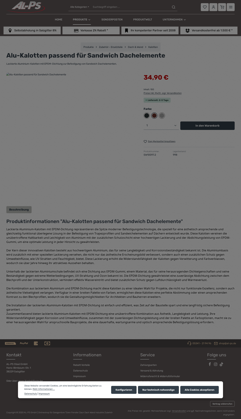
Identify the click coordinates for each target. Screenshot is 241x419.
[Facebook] (210, 365)
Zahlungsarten (148, 365)
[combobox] (130, 7)
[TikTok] (221, 365)
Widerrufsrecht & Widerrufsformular (160, 376)
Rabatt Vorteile (81, 365)
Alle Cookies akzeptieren (199, 389)
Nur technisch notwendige (158, 389)
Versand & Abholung (151, 370)
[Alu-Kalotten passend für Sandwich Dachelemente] (71, 137)
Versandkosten (179, 411)
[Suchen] (173, 7)
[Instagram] (216, 365)
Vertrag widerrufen (222, 404)
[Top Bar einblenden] (231, 7)
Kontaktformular (34, 380)
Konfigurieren (124, 389)
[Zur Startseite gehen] (25, 7)
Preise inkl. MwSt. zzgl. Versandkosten (163, 93)
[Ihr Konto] (213, 7)
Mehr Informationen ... (44, 389)
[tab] (19, 209)
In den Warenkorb (207, 125)
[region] (71, 137)
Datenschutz (80, 370)
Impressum (79, 376)
